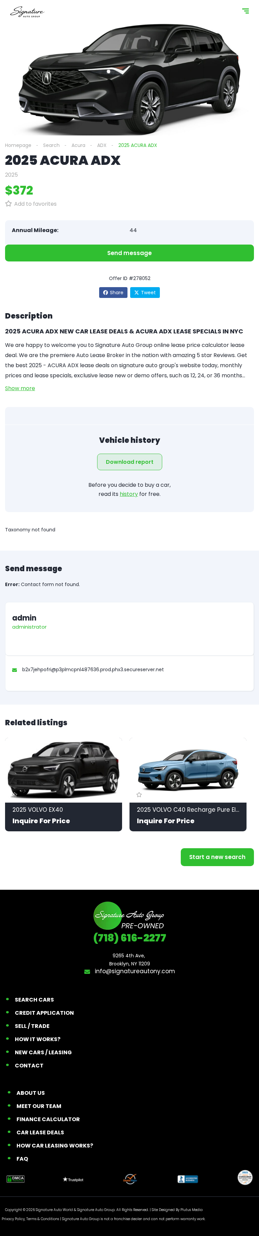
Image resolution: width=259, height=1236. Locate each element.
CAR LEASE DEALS (40, 1132)
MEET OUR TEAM (39, 1106)
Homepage (18, 145)
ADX (102, 145)
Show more (20, 388)
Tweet (148, 292)
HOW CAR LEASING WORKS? (55, 1146)
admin (24, 618)
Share (116, 292)
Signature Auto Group (96, 1209)
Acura (78, 145)
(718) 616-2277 (129, 938)
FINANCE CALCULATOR (48, 1119)
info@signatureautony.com (134, 971)
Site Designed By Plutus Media (177, 1209)
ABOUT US (31, 1093)
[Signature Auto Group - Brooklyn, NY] (27, 11)
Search (51, 145)
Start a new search (217, 857)
